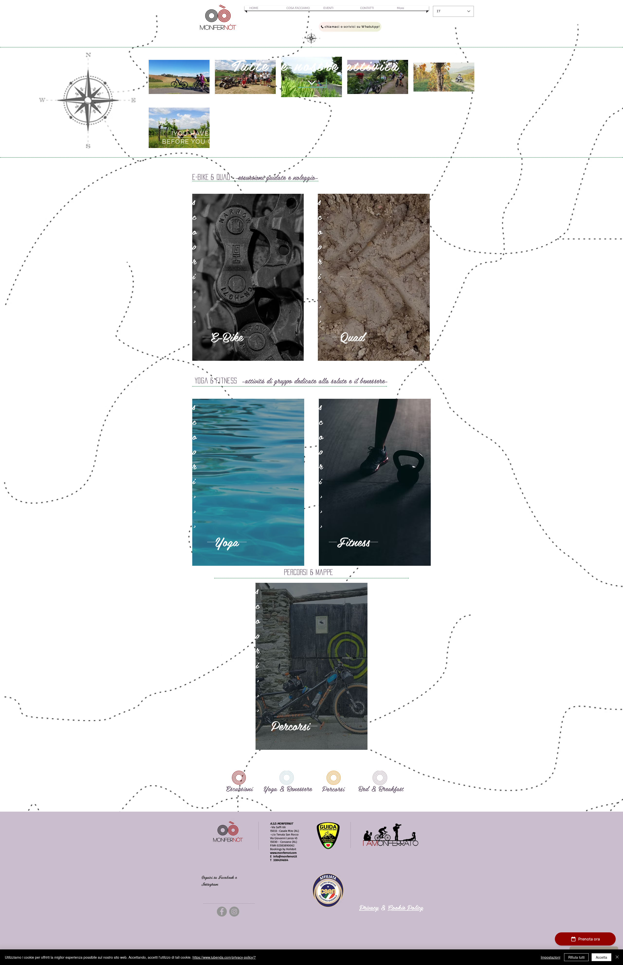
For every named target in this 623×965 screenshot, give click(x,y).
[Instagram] (234, 912)
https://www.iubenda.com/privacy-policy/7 (224, 957)
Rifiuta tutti (576, 957)
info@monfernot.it (285, 856)
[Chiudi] (617, 957)
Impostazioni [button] (550, 957)
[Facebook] (222, 912)
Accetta (601, 957)
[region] (248, 277)
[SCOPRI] (311, 82)
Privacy (368, 907)
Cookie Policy (405, 907)
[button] (263, 8)
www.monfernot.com (283, 852)
